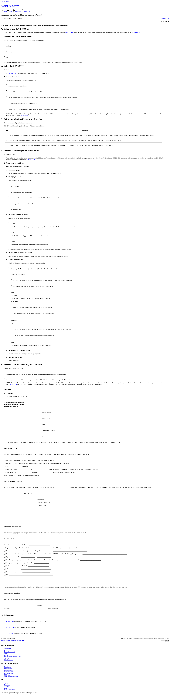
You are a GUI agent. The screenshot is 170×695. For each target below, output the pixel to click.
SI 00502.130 (24, 115)
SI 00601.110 (10, 621)
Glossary (6, 653)
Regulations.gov (8, 673)
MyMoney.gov (8, 671)
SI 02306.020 (69, 32)
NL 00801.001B (13, 73)
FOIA (6, 650)
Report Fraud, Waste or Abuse (12, 656)
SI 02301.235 (10, 627)
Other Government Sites (11, 676)
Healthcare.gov (8, 670)
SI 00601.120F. (31, 159)
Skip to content (5, 1)
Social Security (10, 5)
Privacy (6, 655)
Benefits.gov (7, 667)
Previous (163, 18)
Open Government (9, 652)
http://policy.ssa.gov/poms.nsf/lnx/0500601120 (13, 640)
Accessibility (7, 648)
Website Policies (8, 660)
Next (168, 18)
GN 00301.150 (13, 384)
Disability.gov (8, 668)
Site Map (6, 658)
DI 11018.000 (136, 32)
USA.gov (7, 675)
